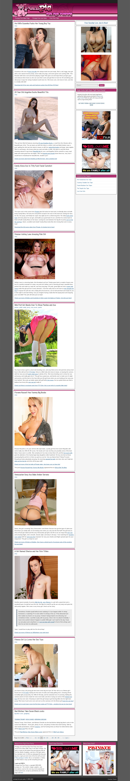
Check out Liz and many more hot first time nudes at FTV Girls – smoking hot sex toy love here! (43, 704)
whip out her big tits (20, 461)
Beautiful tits (37, 151)
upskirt (40, 307)
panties (17, 307)
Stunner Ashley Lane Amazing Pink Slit (30, 234)
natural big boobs (54, 147)
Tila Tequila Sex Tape (83, 188)
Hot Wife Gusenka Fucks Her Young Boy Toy (32, 23)
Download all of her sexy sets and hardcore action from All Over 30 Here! (36, 85)
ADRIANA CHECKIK (40, 719)
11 (35, 738)
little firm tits (38, 602)
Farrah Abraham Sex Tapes (84, 185)
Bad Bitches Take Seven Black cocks (29, 711)
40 (58, 738)
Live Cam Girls (81, 191)
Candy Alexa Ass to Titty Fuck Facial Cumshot (33, 166)
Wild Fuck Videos (58, 732)
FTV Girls (32, 372)
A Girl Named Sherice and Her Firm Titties (31, 551)
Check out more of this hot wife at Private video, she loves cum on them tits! (37, 464)
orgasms (37, 726)
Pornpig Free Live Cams (39, 18)
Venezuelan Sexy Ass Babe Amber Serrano (32, 474)
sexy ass (70, 532)
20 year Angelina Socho (45, 143)
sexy (16, 26)
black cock (22, 728)
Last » (67, 738)
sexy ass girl (32, 382)
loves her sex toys (67, 701)
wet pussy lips (31, 537)
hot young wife (68, 453)
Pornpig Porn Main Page (22, 18)
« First (27, 738)
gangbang (26, 713)
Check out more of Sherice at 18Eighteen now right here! (32, 632)
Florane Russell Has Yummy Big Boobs (30, 392)
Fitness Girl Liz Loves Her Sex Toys (29, 639)
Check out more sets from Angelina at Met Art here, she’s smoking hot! (36, 158)
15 (47, 738)
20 (52, 738)
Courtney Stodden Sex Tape (85, 182)
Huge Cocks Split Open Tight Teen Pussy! (91, 90)
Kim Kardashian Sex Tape (84, 179)
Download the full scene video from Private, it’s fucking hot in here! (35, 227)
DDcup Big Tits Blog (61, 467)
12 (38, 738)
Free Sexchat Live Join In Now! (96, 23)
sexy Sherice (47, 602)
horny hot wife (32, 71)
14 (44, 738)
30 (55, 738)
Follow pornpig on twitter (21, 758)
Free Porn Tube (54, 18)
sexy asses (34, 307)
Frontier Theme (112, 779)
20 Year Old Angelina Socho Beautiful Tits (31, 92)
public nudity (22, 307)
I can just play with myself (46, 622)
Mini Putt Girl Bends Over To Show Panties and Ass (35, 305)
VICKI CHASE (30, 719)
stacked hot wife (50, 459)
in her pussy (50, 380)
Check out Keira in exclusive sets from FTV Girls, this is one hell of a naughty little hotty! (41, 385)
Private (37, 211)
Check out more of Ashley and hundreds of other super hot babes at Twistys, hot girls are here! (43, 298)
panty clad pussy (33, 374)
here (22, 772)
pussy (28, 307)
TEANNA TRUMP (20, 719)
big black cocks (19, 713)
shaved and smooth (49, 153)
